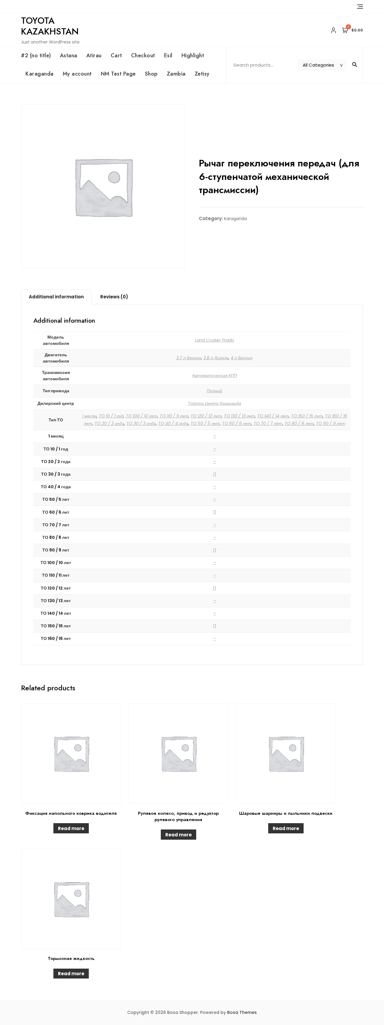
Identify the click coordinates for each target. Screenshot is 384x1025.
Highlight (193, 55)
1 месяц (89, 416)
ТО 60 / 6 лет (236, 423)
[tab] (56, 296)
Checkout (143, 55)
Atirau (94, 55)
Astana (68, 55)
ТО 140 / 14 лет (273, 416)
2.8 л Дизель (216, 358)
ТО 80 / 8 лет (299, 423)
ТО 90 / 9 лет (330, 423)
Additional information (56, 297)
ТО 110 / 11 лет (174, 416)
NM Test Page (118, 74)
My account (77, 74)
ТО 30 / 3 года (141, 423)
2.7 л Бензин (188, 358)
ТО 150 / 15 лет (307, 416)
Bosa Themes (242, 1012)
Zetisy (202, 74)
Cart (116, 55)
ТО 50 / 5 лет (205, 423)
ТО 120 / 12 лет (206, 416)
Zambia (176, 74)
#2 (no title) (36, 55)
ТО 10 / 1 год (111, 416)
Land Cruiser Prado (214, 340)
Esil (168, 55)
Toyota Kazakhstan (50, 26)
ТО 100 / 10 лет (142, 416)
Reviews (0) (114, 297)
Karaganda (40, 74)
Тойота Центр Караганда (214, 403)
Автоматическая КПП (214, 375)
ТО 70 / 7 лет (268, 423)
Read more (71, 828)
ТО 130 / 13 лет (239, 416)
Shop (151, 74)
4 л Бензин (242, 358)
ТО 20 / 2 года (109, 423)
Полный (214, 391)
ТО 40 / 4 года (173, 423)
